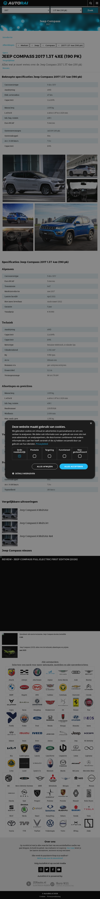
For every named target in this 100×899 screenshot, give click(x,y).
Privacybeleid (42, 443)
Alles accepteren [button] (73, 466)
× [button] (91, 423)
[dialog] (50, 449)
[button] (23, 473)
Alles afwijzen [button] (45, 466)
